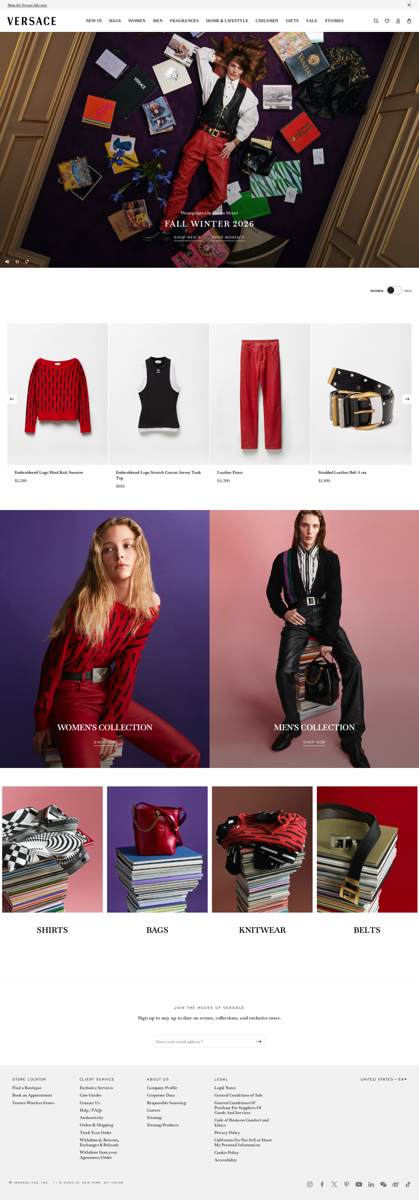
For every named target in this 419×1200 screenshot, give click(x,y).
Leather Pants (27, 472)
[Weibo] (395, 1184)
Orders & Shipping (96, 1125)
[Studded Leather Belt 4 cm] (159, 394)
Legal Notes (225, 1087)
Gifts (292, 20)
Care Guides (90, 1095)
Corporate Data (161, 1095)
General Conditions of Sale (238, 1095)
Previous (12, 399)
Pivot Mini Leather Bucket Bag (245, 472)
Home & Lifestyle (227, 20)
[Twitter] (334, 1184)
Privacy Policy (227, 1132)
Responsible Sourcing (166, 1102)
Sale (311, 20)
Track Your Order (96, 1132)
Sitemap (154, 1117)
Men (158, 20)
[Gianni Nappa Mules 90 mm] (361, 394)
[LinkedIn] (371, 1184)
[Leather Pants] (57, 394)
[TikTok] (408, 1184)
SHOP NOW (105, 742)
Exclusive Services (96, 1087)
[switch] (391, 290)
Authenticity (91, 1117)
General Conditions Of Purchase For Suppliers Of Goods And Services (237, 1108)
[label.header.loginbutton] (398, 20)
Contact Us (90, 1102)
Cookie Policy (226, 1152)
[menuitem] (94, 21)
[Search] (376, 20)
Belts (367, 930)
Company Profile (162, 1087)
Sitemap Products (163, 1125)
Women (136, 20)
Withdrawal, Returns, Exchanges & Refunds (99, 1142)
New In (94, 20)
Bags (115, 20)
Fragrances (184, 20)
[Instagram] (309, 1184)
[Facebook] (322, 1184)
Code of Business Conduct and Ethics (241, 1122)
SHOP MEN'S (187, 237)
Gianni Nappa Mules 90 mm (344, 472)
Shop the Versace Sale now (27, 5)
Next (407, 399)
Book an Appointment (32, 1095)
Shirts (52, 930)
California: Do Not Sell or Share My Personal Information (243, 1142)
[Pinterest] (346, 1184)
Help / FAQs (91, 1110)
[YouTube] (359, 1184)
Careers (153, 1110)
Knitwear (262, 930)
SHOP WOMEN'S (228, 237)
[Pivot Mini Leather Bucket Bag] (260, 394)
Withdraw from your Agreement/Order (98, 1155)
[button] (409, 20)
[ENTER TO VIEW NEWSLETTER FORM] (260, 1041)
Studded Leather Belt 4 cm (140, 472)
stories (334, 20)
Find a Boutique (26, 1087)
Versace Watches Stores (33, 1102)
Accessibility (225, 1160)
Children (267, 20)
